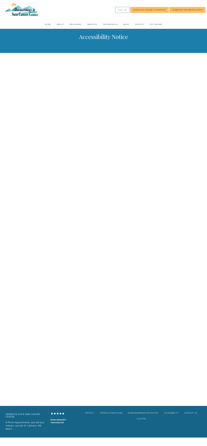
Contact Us (190, 413)
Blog (126, 24)
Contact (139, 24)
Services (92, 24)
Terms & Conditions (111, 413)
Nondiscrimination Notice (143, 413)
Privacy (89, 413)
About (60, 24)
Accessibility (171, 413)
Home (48, 24)
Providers (75, 24)
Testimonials (110, 24)
